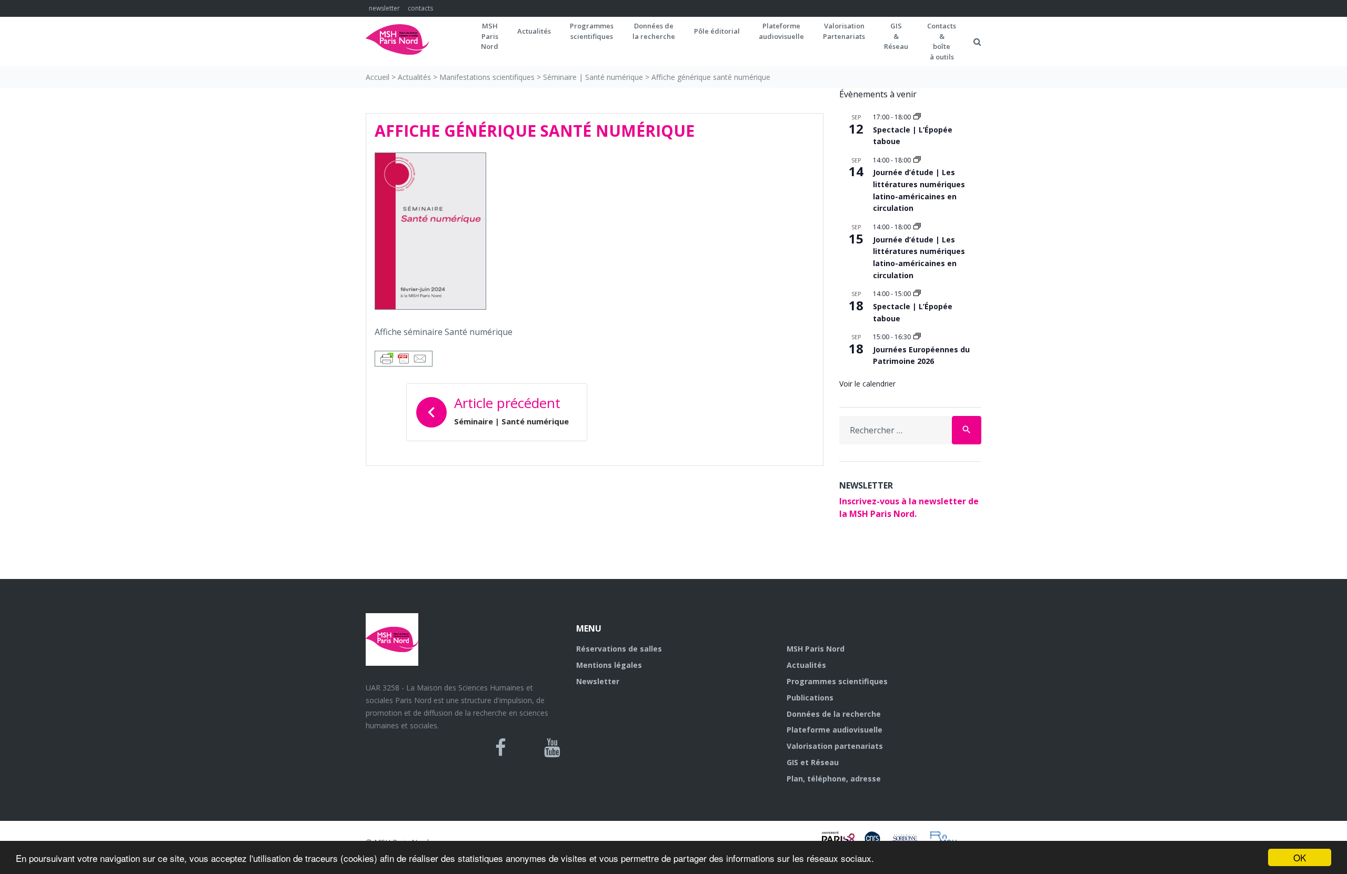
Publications (810, 698)
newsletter (384, 8)
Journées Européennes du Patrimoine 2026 (921, 355)
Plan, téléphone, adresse (834, 779)
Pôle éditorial (717, 31)
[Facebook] (500, 748)
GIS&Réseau (896, 36)
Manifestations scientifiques (487, 77)
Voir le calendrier (867, 384)
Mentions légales (609, 665)
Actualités (534, 31)
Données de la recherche (834, 714)
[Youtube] (552, 748)
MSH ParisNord (489, 36)
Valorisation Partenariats (844, 31)
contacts (420, 8)
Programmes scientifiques (592, 31)
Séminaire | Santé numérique (593, 77)
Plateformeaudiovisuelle (781, 31)
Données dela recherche (653, 31)
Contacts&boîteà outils (941, 41)
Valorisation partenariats (835, 746)
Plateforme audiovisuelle (834, 730)
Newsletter (597, 681)
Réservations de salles (619, 649)
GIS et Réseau (813, 762)
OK (1299, 857)
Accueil (377, 77)
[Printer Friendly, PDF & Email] (404, 358)
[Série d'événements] (917, 117)
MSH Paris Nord (816, 649)
